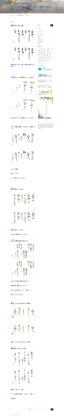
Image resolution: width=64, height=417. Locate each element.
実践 (48, 50)
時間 (47, 55)
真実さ (46, 57)
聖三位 (50, 59)
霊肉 (43, 62)
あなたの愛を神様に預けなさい (19, 241)
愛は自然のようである (17, 189)
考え (46, 59)
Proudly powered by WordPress (15, 414)
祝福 (39, 59)
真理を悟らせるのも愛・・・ (19, 25)
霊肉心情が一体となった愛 (18, 348)
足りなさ (39, 62)
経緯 (44, 59)
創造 (39, 50)
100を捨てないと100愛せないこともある (22, 77)
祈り (51, 57)
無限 (43, 57)
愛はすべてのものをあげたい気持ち (21, 303)
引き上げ (39, 52)
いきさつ (39, 31)
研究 (49, 57)
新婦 (38, 38)
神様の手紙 (39, 41)
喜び (41, 50)
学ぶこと (45, 50)
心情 (48, 52)
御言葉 (43, 52)
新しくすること (40, 55)
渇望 (41, 57)
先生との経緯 (40, 34)
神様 (41, 59)
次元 (50, 55)
